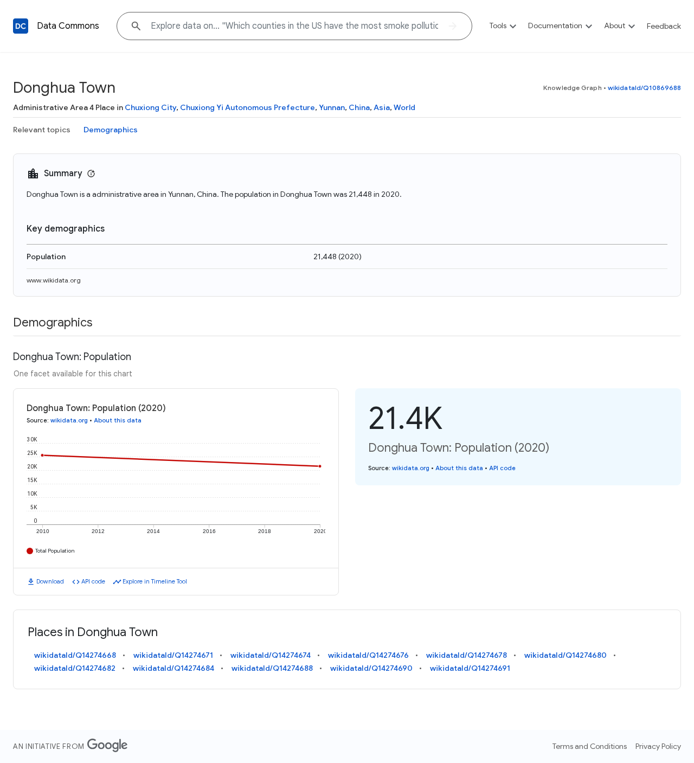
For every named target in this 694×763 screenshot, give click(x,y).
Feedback (664, 26)
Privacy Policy (658, 746)
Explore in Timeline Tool (155, 581)
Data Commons (68, 26)
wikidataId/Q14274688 (272, 668)
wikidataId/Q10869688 (644, 88)
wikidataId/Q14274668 (75, 655)
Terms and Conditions (589, 746)
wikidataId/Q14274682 (74, 668)
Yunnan (332, 107)
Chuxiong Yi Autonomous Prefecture (247, 107)
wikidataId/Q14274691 (470, 668)
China (359, 107)
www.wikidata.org (54, 280)
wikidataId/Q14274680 (565, 655)
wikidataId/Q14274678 (466, 655)
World (404, 107)
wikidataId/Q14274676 (368, 655)
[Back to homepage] (20, 26)
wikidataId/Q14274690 (371, 668)
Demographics (110, 129)
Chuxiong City (150, 107)
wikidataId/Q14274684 (173, 668)
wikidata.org (69, 420)
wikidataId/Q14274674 (270, 655)
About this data (118, 420)
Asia (382, 107)
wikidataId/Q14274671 (173, 655)
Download (50, 581)
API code (93, 581)
